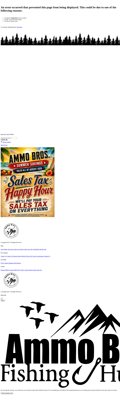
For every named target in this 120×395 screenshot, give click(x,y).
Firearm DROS (5, 270)
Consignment (40, 256)
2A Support (14, 256)
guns (2, 249)
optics (25, 249)
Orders (6, 263)
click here (19, 27)
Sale (45, 249)
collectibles (36, 249)
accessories (20, 249)
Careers (9, 256)
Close (2, 300)
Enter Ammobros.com (6, 393)
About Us (4, 256)
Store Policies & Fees (24, 256)
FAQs (2, 263)
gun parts (30, 249)
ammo (15, 249)
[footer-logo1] (11, 289)
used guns (10, 249)
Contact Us (47, 256)
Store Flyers (4, 145)
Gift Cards (33, 256)
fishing (5, 249)
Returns (19, 263)
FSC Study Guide (23, 270)
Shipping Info (13, 263)
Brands (41, 249)
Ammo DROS (13, 270)
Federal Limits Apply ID (35, 270)
